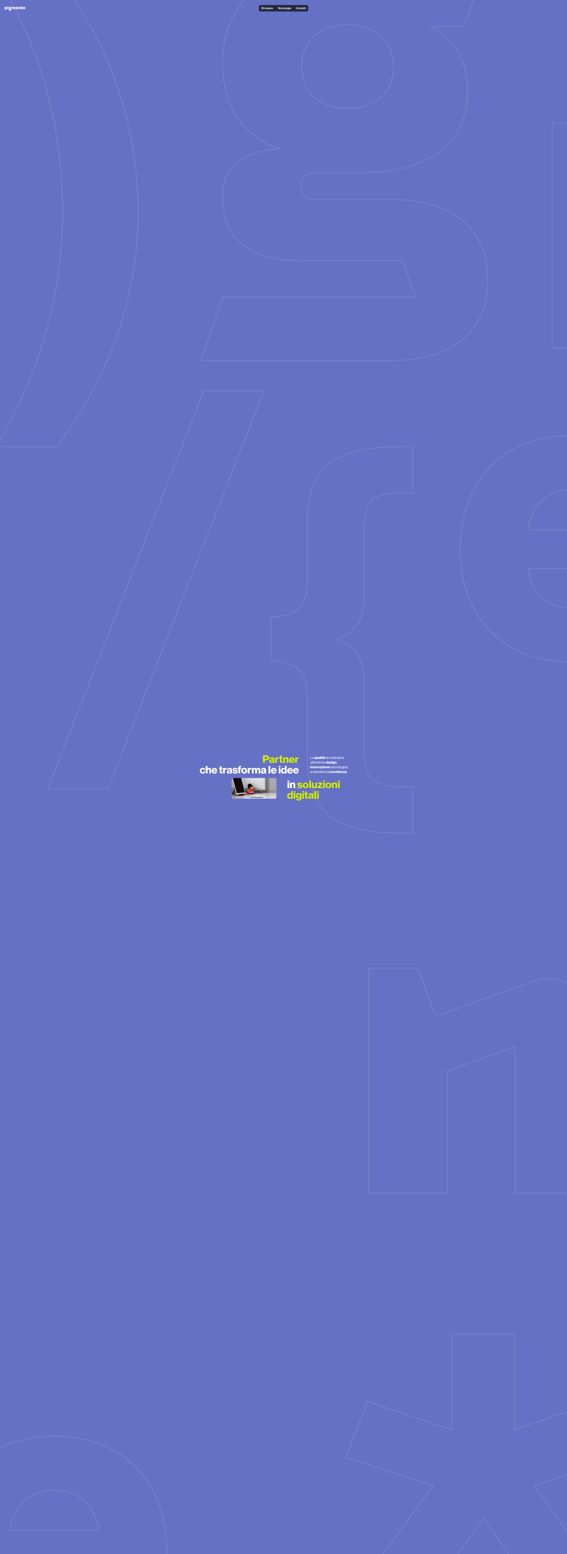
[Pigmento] (15, 8)
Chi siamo (267, 8)
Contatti (301, 8)
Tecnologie (284, 8)
